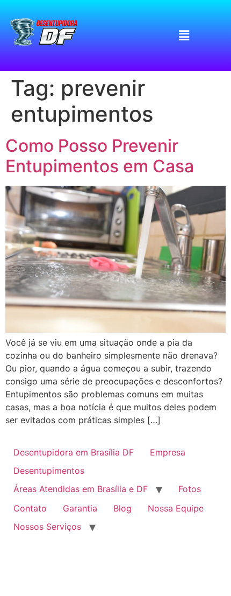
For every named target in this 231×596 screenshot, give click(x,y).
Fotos (189, 488)
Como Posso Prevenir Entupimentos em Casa (99, 156)
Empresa (167, 452)
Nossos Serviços (47, 526)
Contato (30, 508)
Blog (122, 508)
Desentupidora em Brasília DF (73, 452)
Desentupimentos (48, 470)
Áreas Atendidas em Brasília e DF (80, 488)
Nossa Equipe (176, 508)
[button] (184, 35)
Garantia (80, 508)
